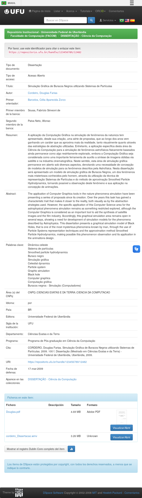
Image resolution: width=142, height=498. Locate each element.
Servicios (108, 20)
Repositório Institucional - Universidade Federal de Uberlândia (46, 32)
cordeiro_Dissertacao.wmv (21, 436)
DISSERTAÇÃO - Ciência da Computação (86, 36)
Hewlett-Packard (112, 492)
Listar (57, 11)
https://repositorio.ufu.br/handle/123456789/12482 (57, 362)
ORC (99, 11)
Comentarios (116, 11)
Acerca (70, 11)
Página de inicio (40, 11)
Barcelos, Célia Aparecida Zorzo (47, 99)
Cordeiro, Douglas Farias (42, 93)
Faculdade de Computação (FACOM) (34, 36)
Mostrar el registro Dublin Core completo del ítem (36, 449)
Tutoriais (85, 11)
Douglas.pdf (13, 412)
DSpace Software (53, 492)
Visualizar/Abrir (121, 428)
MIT (94, 492)
